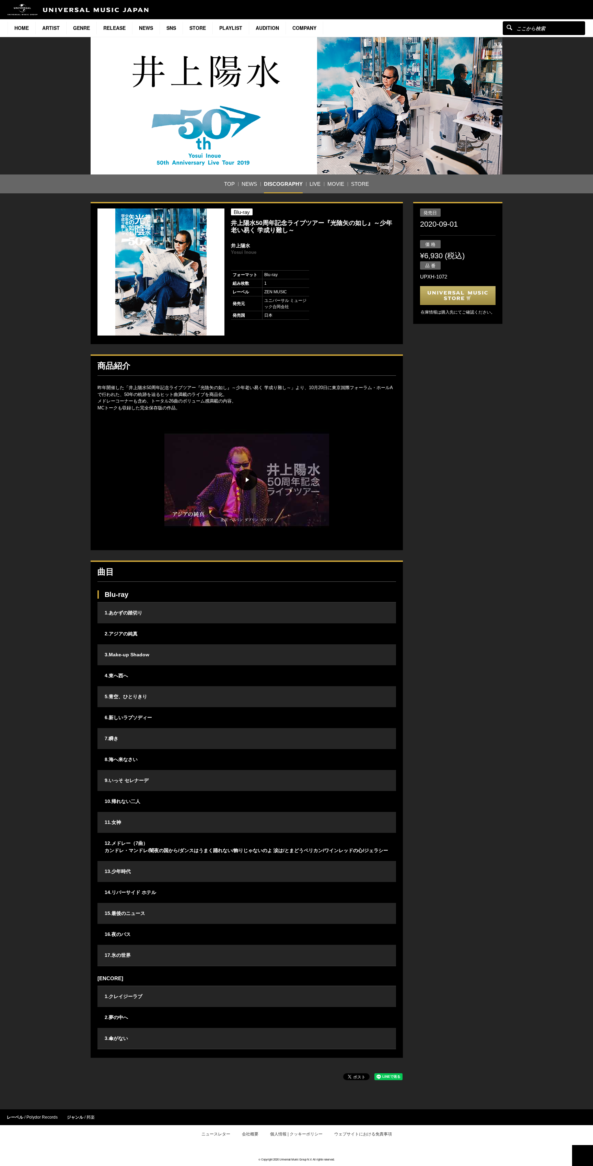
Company (304, 27)
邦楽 (90, 1117)
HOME (21, 27)
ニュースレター (215, 1134)
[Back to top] (582, 1155)
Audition (267, 27)
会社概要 (250, 1134)
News (146, 27)
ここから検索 (509, 27)
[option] (160, 272)
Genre (81, 27)
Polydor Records (42, 1117)
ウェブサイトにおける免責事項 (363, 1134)
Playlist (230, 27)
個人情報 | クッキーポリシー (296, 1134)
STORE (197, 27)
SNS (171, 27)
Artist (51, 27)
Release (114, 27)
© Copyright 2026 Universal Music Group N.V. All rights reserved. (296, 1159)
